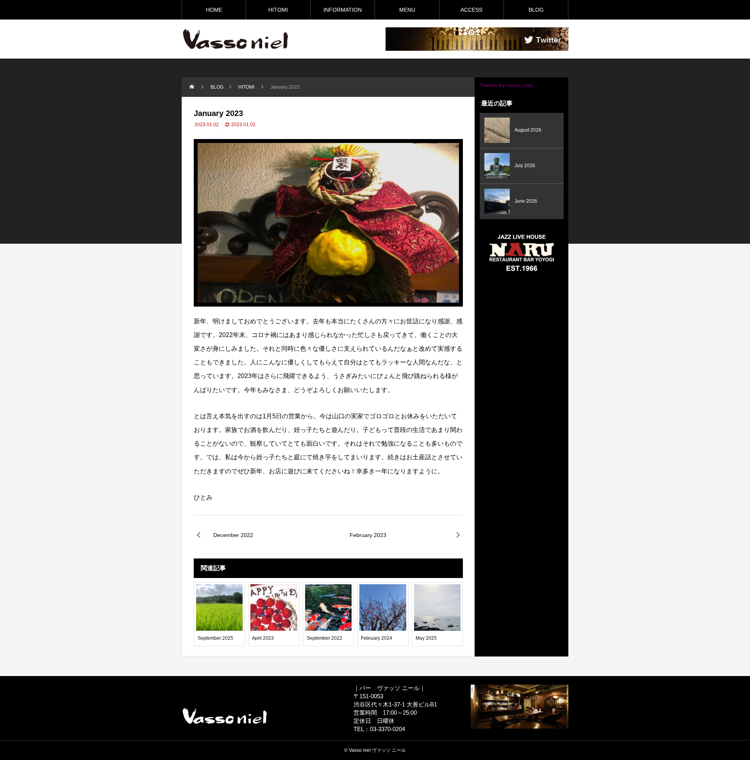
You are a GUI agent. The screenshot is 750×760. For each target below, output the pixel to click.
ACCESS (471, 10)
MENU (407, 10)
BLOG (536, 10)
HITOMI (278, 10)
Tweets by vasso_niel (506, 85)
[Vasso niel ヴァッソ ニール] (235, 39)
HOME (214, 10)
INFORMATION (342, 10)
